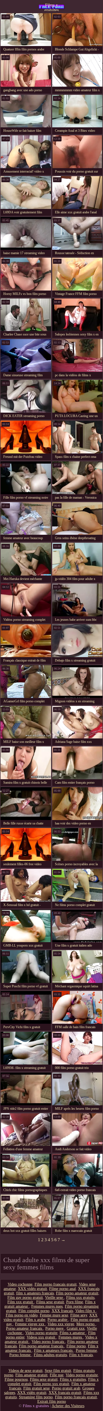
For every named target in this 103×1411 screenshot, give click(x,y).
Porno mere (55, 1328)
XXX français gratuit (65, 1393)
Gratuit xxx (76, 1328)
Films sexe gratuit (50, 1302)
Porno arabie (58, 1320)
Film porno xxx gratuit (51, 1384)
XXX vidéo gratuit (32, 1289)
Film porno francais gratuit (56, 1284)
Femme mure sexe (54, 1315)
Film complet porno (33, 1311)
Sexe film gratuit (58, 1371)
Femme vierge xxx (30, 1324)
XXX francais (62, 1311)
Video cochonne (20, 1284)
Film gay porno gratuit (25, 1298)
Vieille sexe (54, 1298)
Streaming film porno (36, 1397)
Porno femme (86, 1350)
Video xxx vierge (61, 1324)
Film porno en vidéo (22, 1315)
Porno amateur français (24, 1328)
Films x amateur (73, 1333)
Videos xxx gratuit (41, 1337)
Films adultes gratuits (50, 1355)
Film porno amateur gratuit (77, 1293)
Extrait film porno (51, 1401)
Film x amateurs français (54, 1350)
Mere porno (86, 1324)
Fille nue (56, 1375)
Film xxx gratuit (20, 1302)
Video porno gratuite (41, 1333)
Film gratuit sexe (36, 1388)
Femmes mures (71, 1337)
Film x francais (81, 1355)
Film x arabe (35, 1320)
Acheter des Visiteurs (68, 1406)
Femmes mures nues (47, 1306)
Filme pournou (16, 1379)
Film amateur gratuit (31, 1375)
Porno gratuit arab (66, 1388)
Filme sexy (78, 1315)
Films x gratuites (51, 7)
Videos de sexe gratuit (26, 1371)
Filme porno (76, 1346)
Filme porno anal (62, 1289)
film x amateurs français (35, 1293)
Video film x (85, 1311)
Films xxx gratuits (80, 1298)
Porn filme (74, 1302)
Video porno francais (48, 1342)
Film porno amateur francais (41, 1346)
